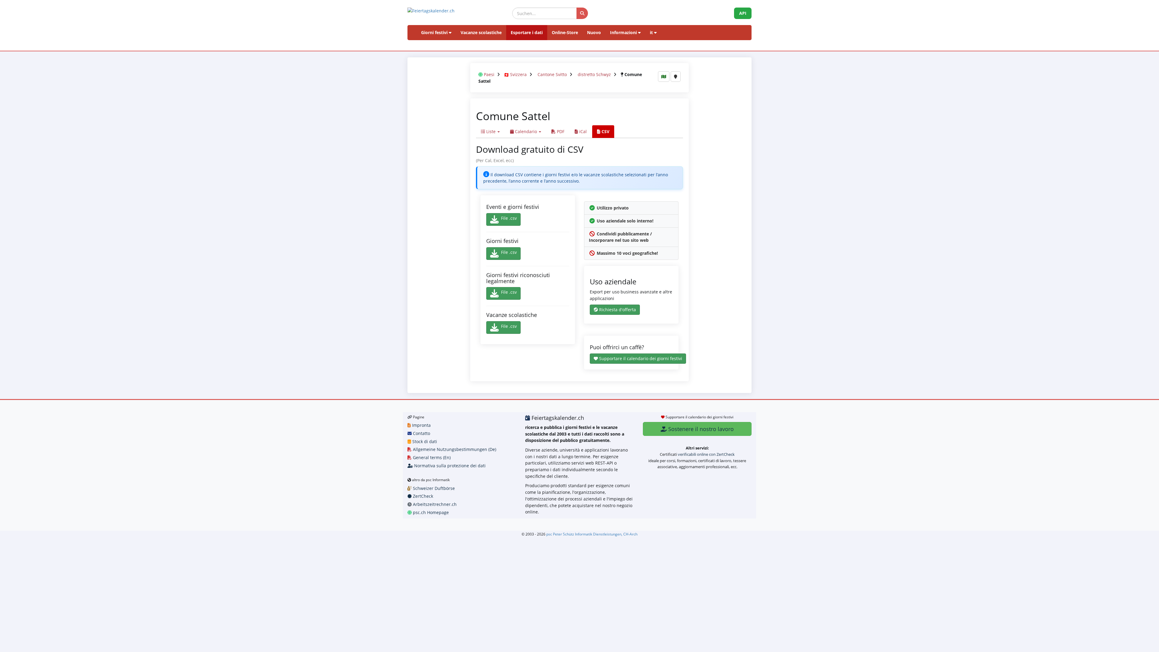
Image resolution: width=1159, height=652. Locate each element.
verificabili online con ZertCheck (706, 454)
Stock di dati (424, 441)
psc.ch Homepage (430, 512)
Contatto (421, 433)
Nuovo (594, 32)
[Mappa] (663, 76)
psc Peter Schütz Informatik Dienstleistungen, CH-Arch (591, 534)
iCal (582, 131)
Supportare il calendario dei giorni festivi (640, 358)
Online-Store (565, 32)
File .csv (509, 218)
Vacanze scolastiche (481, 32)
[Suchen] (582, 13)
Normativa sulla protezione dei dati (449, 465)
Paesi (489, 74)
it (652, 32)
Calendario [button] (526, 131)
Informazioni (624, 32)
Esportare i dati (527, 32)
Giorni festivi (435, 32)
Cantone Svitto (552, 74)
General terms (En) (431, 457)
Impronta (421, 425)
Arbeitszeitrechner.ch (434, 504)
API (742, 13)
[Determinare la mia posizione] (676, 76)
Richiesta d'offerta (617, 309)
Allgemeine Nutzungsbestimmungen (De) (454, 449)
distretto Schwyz (594, 74)
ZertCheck (422, 496)
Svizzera (518, 74)
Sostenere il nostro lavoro (700, 429)
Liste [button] (491, 131)
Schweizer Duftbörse (433, 488)
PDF (560, 131)
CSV (604, 131)
